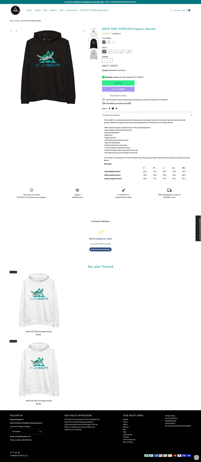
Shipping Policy (170, 421)
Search (125, 419)
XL (122, 51)
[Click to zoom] (84, 30)
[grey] (109, 42)
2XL (129, 51)
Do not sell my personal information (178, 426)
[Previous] (11, 30)
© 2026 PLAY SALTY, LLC (19, 455)
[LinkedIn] (16, 452)
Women (53, 10)
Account (177, 10)
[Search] (171, 10)
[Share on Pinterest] (116, 108)
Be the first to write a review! (100, 249)
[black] (104, 42)
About (37, 10)
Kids (61, 10)
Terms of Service (129, 439)
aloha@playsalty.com (22, 436)
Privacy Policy (170, 416)
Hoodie (17, 20)
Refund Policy (170, 423)
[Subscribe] (39, 431)
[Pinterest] (13, 452)
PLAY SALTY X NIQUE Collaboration (94, 10)
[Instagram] (18, 452)
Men (45, 10)
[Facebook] (10, 452)
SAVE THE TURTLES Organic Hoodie (39, 331)
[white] (113, 42)
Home (29, 10)
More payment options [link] (118, 95)
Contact (126, 437)
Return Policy (128, 442)
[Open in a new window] (109, 108)
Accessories (72, 10)
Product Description (111, 115)
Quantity (105, 57)
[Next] (16, 30)
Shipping (105, 70)
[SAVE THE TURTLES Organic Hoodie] (39, 300)
